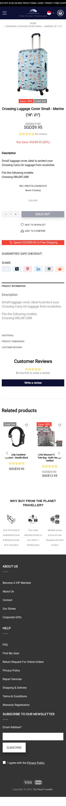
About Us (8, 591)
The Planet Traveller (33, 13)
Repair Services (12, 679)
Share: (6, 263)
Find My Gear (11, 653)
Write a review (33, 382)
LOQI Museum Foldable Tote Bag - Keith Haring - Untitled (50, 457)
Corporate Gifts (12, 617)
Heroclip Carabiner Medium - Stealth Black (16, 456)
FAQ (5, 644)
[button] (26, 134)
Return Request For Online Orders (23, 662)
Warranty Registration (16, 705)
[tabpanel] (16, 449)
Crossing (36, 190)
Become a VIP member (17, 583)
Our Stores (9, 608)
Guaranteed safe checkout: (22, 253)
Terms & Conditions (15, 696)
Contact (7, 600)
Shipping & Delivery (15, 687)
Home (33, 23)
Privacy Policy (11, 670)
